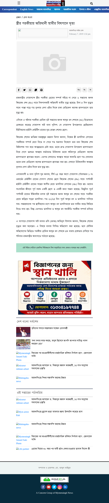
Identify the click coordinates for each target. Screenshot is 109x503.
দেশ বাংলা (28, 17)
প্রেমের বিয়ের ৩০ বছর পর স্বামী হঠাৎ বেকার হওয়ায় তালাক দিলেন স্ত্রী (61, 448)
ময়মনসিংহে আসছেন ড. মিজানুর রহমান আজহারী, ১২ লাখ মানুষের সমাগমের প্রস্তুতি (60, 367)
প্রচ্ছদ (18, 17)
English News (26, 9)
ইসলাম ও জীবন (85, 9)
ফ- (85, 90)
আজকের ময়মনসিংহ (44, 9)
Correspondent (9, 9)
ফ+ (79, 90)
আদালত (57, 9)
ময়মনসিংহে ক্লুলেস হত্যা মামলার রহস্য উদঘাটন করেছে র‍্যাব (57, 411)
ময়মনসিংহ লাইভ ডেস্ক (76, 30)
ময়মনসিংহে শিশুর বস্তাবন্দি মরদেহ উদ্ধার (49, 377)
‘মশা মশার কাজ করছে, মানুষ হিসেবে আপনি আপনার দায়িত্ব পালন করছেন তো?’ (59, 342)
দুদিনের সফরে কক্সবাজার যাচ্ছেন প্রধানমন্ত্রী (50, 328)
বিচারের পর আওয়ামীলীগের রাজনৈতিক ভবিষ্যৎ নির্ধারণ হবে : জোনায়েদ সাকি (62, 355)
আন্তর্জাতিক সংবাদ (69, 9)
